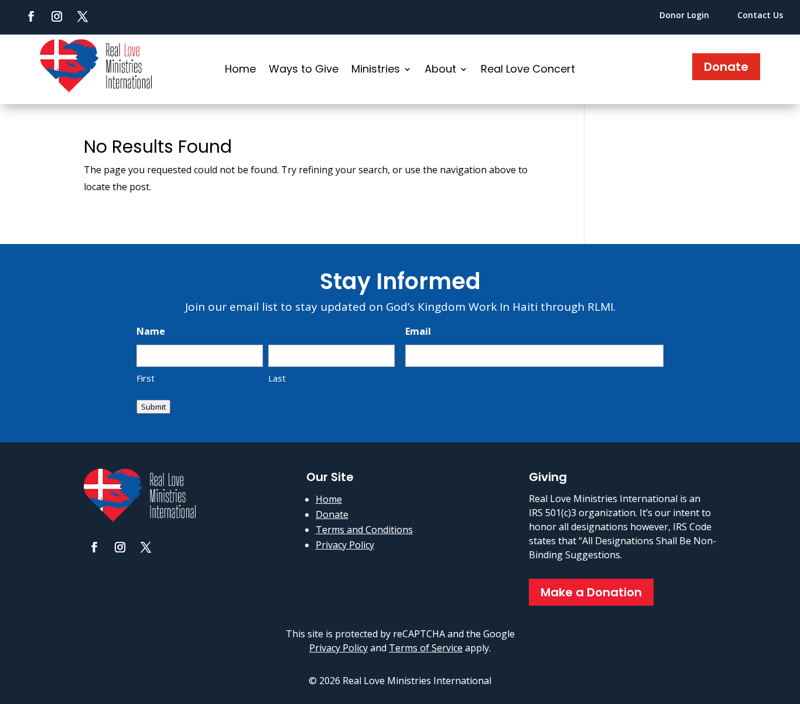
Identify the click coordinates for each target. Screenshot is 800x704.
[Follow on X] (82, 16)
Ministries (375, 70)
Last (277, 378)
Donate (726, 67)
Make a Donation (591, 592)
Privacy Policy (345, 544)
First (145, 378)
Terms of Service (426, 647)
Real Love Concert (528, 70)
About (440, 70)
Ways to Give (304, 70)
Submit (153, 406)
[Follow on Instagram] (56, 16)
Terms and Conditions (364, 529)
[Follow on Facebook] (31, 16)
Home (240, 70)
